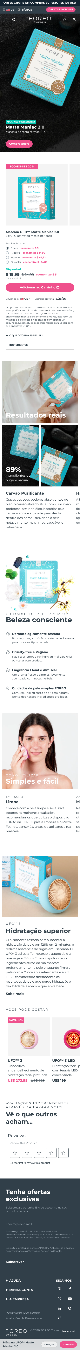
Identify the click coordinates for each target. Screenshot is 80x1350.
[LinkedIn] (59, 1309)
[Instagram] (59, 1289)
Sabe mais (15, 994)
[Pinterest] (70, 1309)
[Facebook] (70, 1289)
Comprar (68, 1344)
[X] (59, 1299)
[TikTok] (59, 1318)
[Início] (40, 20)
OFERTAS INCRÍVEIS (61, 9)
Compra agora (19, 143)
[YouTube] (70, 1299)
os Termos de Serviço (37, 1251)
